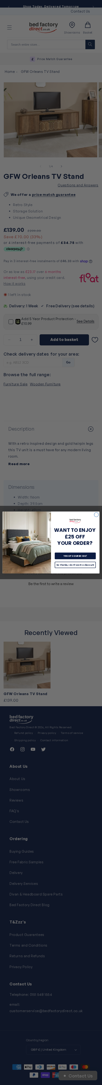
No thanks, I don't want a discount (75, 564)
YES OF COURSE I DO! (75, 555)
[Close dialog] (96, 514)
